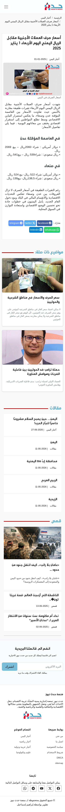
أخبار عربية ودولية (22, 747)
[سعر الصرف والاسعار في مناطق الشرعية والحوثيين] (32, 275)
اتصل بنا (59, 741)
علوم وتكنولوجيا (23, 752)
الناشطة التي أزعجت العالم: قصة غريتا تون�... (34, 597)
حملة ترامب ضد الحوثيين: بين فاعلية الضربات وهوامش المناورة (36, 372)
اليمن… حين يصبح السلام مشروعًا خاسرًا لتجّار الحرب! (35, 421)
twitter (28, 223)
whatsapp (50, 229)
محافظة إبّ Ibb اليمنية (42, 461)
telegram (14, 223)
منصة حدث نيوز (18, 800)
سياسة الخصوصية (55, 747)
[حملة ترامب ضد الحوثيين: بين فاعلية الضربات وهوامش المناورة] (32, 347)
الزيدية (53, 499)
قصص (54, 606)
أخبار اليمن (46, 17)
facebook (43, 223)
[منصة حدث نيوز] (53, 6)
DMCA (60, 758)
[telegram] (33, 788)
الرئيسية (58, 17)
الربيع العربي (49, 480)
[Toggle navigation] (6, 7)
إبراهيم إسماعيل (25, 804)
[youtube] (41, 788)
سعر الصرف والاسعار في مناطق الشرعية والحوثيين (34, 300)
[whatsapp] (25, 788)
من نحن (59, 736)
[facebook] (58, 788)
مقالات (53, 448)
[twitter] (50, 788)
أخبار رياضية (25, 741)
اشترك (9, 666)
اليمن (53, 442)
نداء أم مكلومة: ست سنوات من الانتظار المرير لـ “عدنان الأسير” (33, 618)
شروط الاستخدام (55, 752)
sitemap (59, 763)
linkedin (35, 229)
